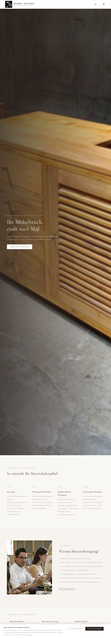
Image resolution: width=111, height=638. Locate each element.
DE (95, 4)
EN (99, 4)
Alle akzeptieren (94, 628)
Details (30, 635)
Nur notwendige (75, 628)
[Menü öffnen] (104, 4)
